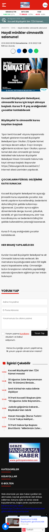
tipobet (18, 511)
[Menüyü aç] (4, 5)
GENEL (13, 28)
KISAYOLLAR (9, 476)
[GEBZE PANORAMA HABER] (25, 5)
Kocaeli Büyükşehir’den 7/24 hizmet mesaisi (25, 21)
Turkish (29, 529)
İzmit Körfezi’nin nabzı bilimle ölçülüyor (23, 390)
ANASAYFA (5, 28)
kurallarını (24, 333)
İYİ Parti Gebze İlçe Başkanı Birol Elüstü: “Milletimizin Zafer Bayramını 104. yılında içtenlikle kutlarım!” (25, 427)
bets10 (29, 508)
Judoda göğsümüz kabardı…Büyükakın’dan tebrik (23, 408)
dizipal (12, 511)
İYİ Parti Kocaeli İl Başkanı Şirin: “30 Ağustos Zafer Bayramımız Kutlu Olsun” (24, 399)
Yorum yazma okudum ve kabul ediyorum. (17, 336)
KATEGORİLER (10, 469)
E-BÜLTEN (7, 483)
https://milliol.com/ (16, 508)
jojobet (35, 508)
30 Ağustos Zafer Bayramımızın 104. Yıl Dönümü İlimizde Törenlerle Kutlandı (25, 381)
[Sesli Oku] (13, 51)
